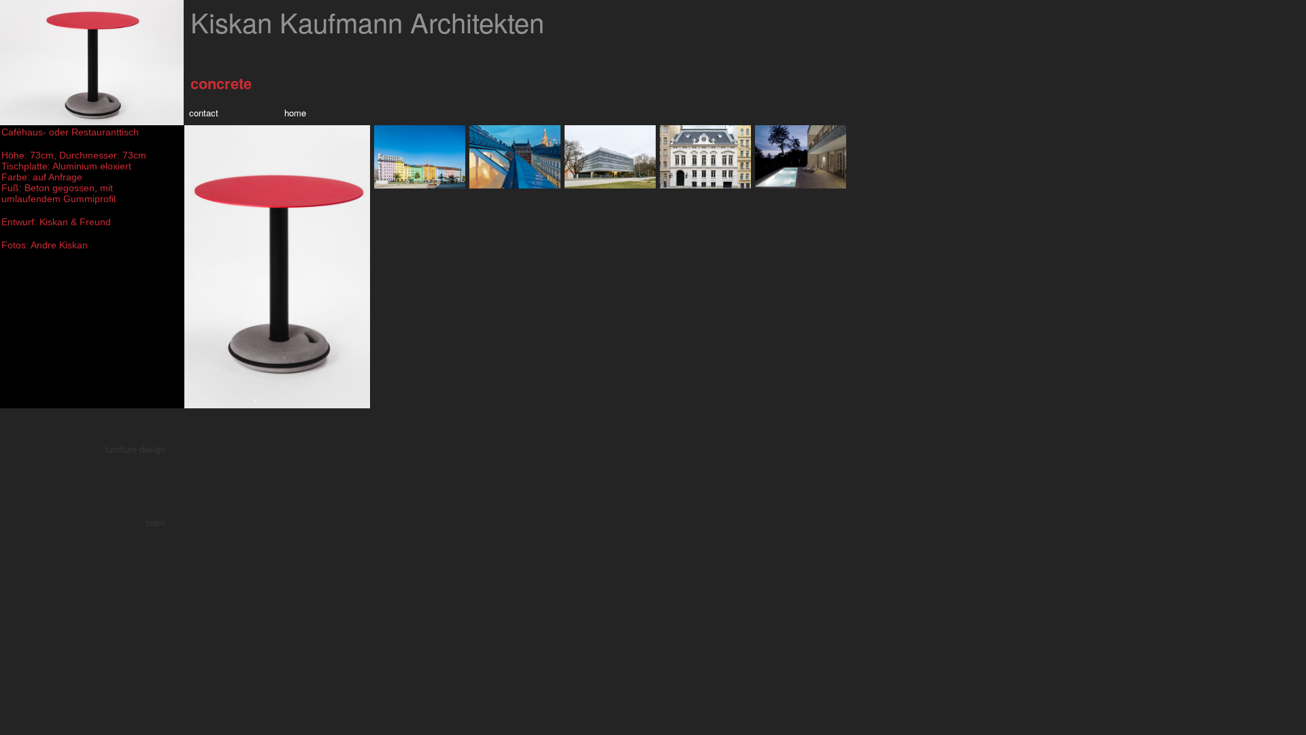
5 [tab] (303, 401)
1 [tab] (251, 401)
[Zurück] (361, 133)
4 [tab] (290, 401)
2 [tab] (264, 401)
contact (203, 112)
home (295, 112)
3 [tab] (277, 401)
